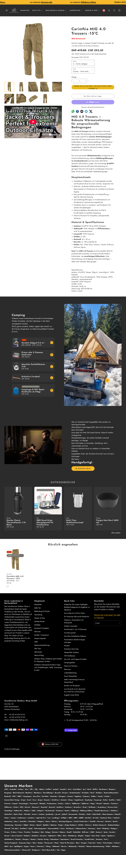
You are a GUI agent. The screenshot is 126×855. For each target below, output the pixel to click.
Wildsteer (115, 846)
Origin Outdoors (71, 825)
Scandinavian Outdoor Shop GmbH (20, 700)
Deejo (40, 800)
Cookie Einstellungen (12, 749)
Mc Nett (96, 818)
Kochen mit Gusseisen (72, 685)
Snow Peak (96, 836)
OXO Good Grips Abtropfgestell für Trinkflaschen (45, 522)
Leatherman (21, 818)
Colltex (94, 796)
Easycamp (98, 800)
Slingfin (81, 836)
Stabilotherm (9, 839)
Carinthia (45, 796)
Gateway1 (35, 807)
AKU (6, 789)
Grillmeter (92, 807)
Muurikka (23, 821)
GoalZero (60, 807)
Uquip (26, 846)
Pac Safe (15, 828)
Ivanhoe (42, 814)
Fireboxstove (52, 803)
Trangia (84, 843)
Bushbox (99, 793)
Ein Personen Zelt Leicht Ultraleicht (76, 616)
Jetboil (64, 814)
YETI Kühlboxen (69, 656)
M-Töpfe (64, 818)
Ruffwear (85, 832)
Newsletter (99, 601)
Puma (20, 832)
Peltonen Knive (81, 828)
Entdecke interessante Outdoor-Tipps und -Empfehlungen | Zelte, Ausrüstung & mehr (48, 667)
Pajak (31, 828)
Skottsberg (72, 836)
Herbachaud (50, 811)
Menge (73, 77)
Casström (53, 796)
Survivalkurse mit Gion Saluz (74, 613)
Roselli (69, 832)
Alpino (41, 789)
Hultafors (114, 811)
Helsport (40, 811)
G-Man (16, 807)
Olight (26, 825)
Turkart (117, 843)
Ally (36, 789)
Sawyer (7, 836)
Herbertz (59, 811)
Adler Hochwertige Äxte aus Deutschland (74, 680)
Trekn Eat (92, 843)
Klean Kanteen (107, 814)
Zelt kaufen (38, 652)
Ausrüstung (75, 10)
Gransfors (77, 807)
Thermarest (48, 843)
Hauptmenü (39, 601)
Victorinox (40, 846)
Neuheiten (24, 10)
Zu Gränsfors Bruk (83, 468)
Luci (49, 818)
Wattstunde (73, 846)
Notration (18, 825)
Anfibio (48, 789)
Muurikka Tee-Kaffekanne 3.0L (33, 365)
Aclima (21, 789)
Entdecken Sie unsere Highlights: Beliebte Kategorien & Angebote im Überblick (77, 607)
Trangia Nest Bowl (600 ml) (107, 521)
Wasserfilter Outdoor (71, 652)
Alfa (31, 789)
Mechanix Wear (106, 818)
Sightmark (52, 836)
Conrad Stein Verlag (12, 800)
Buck (92, 793)
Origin (60, 825)
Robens (62, 832)
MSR (75, 818)
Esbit (119, 800)
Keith (89, 814)
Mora (16, 821)
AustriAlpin (77, 789)
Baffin (95, 789)
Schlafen (37, 625)
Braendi (58, 793)
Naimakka (32, 821)
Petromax (67, 669)
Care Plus (36, 796)
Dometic (47, 800)
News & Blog (39, 655)
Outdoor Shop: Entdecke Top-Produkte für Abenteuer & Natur (48, 660)
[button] (6, 10)
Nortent (67, 645)
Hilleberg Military (86, 811)
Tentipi (40, 843)
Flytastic (106, 803)
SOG (92, 832)
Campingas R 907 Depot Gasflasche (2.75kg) (33, 390)
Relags (48, 832)
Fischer (61, 803)
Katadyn (82, 814)
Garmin (28, 807)
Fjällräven (85, 803)
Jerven (58, 814)
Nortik (115, 821)
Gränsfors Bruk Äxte (71, 649)
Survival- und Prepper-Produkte (75, 659)
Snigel (87, 836)
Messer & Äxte (91, 10)
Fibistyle (42, 803)
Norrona (100, 821)
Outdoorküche (39, 621)
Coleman (86, 796)
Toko (78, 843)
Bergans (112, 789)
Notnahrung (8, 825)
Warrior (64, 846)
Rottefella (77, 832)
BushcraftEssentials (111, 793)
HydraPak (8, 814)
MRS (70, 818)
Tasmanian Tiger (25, 843)
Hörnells (27, 814)
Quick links (69, 601)
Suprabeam (65, 839)
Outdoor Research (99, 825)
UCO (6, 846)
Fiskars (68, 803)
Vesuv (32, 846)
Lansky (13, 818)
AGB (36, 642)
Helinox (27, 811)
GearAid (44, 807)
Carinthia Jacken (70, 633)
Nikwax (54, 821)
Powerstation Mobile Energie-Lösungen (74, 640)
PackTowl (23, 828)
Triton (99, 843)
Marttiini (88, 818)
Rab (42, 832)
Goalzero (68, 807)
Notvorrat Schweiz (70, 666)
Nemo (47, 821)
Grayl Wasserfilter (70, 676)
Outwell (7, 828)
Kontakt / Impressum (41, 635)
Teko (34, 843)
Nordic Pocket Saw (81, 821)
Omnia (32, 825)
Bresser (65, 793)
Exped (15, 803)
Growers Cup (113, 807)
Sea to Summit (17, 836)
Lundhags (55, 818)
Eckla (105, 800)
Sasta (106, 832)
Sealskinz (35, 836)
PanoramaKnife (53, 828)
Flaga (92, 803)
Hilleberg (75, 811)
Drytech (64, 800)
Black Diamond (18, 793)
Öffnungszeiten (71, 700)
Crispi (23, 800)
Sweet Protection (77, 839)
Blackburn (38, 793)
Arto (69, 789)
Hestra (67, 811)
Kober (6, 818)
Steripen (26, 839)
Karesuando (73, 814)
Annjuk (55, 789)
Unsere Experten (40, 638)
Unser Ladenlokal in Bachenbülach (13, 602)
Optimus (53, 825)
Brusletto (85, 793)
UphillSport (18, 846)
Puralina (27, 832)
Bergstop (7, 793)
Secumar (43, 836)
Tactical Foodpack (11, 843)
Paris (63, 828)
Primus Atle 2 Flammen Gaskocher (32, 353)
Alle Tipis (37, 648)
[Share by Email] (81, 112)
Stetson (33, 839)
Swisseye (99, 839)
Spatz (103, 836)
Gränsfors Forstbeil (31, 376)
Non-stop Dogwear (66, 821)
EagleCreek (79, 800)
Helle (34, 811)
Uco (11, 846)
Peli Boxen (70, 828)
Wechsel (81, 846)
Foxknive (114, 803)
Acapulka (13, 789)
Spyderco (111, 836)
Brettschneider (75, 793)
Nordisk (93, 821)
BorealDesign (48, 793)
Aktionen (37, 631)
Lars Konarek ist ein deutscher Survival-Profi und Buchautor (75, 690)
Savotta (112, 832)
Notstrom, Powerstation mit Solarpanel (74, 621)
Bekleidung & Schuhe (55, 10)
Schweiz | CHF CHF (51, 744)
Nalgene (40, 821)
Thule (56, 843)
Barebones (103, 789)
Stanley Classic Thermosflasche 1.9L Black (16, 522)
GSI (21, 807)
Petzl (99, 828)
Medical (116, 818)
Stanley (18, 839)
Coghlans (78, 796)
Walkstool (56, 846)
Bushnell (7, 796)
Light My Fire (41, 818)
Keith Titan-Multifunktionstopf (74, 521)
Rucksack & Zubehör (41, 628)
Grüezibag (8, 811)
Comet (100, 796)
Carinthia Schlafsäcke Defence (75, 636)
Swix (106, 839)
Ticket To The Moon (67, 843)
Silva (65, 836)
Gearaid (52, 807)
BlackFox (29, 793)
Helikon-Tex (18, 811)
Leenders (31, 818)
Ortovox (88, 825)
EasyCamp (89, 800)
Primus (7, 832)
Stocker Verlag (43, 839)
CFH (14, 796)
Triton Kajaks (108, 843)
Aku (26, 789)
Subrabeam (54, 839)
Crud (29, 800)
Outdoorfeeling (113, 825)
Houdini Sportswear (101, 811)
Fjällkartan (76, 803)
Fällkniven (8, 807)
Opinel (39, 825)
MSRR (81, 818)
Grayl (85, 807)
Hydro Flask (18, 814)
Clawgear (62, 796)
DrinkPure (55, 800)
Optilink (46, 825)
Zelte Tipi (36, 10)
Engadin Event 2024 (71, 695)
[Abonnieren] (119, 623)
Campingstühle (69, 662)
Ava (84, 789)
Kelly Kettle (96, 814)
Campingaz (27, 796)
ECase (70, 800)
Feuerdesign (23, 803)
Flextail (99, 803)
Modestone (8, 821)
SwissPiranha (89, 839)
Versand (82, 54)
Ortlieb (81, 825)
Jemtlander (50, 814)
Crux (35, 800)
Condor (107, 796)
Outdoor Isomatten (70, 626)
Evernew (7, 803)
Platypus (114, 828)
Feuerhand (34, 803)
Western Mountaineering (95, 846)
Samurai (99, 832)
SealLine (27, 836)
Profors (14, 832)
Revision (55, 832)
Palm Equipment (40, 828)
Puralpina (35, 832)
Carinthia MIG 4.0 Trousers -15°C (15, 577)
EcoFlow (112, 800)
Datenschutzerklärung (42, 645)
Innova (34, 814)
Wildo (108, 846)
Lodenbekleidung (70, 673)
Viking (48, 846)
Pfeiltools (105, 828)
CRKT (19, 796)
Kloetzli (117, 814)
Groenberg (102, 807)
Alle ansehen (115, 533)
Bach (89, 789)
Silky (59, 836)
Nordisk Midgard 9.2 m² (33, 343)
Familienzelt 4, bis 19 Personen (75, 629)
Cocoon (70, 796)
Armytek (63, 789)
